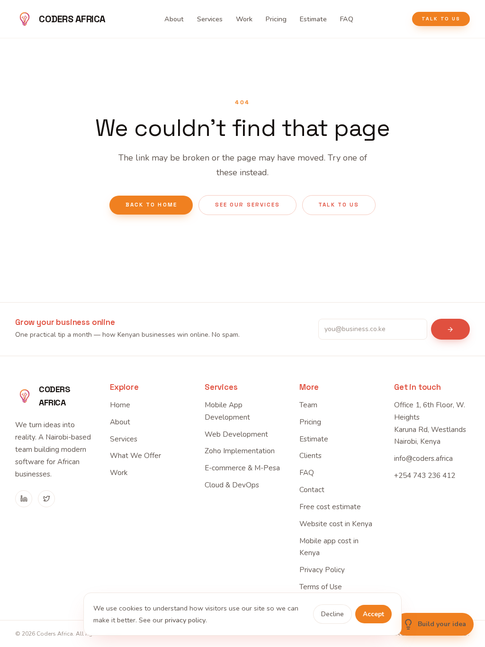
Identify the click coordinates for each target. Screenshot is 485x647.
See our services (247, 204)
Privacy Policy (322, 570)
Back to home (151, 204)
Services (210, 19)
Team (308, 405)
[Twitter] (46, 498)
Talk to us (441, 19)
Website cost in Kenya (335, 524)
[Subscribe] (450, 329)
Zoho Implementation (240, 451)
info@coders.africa (423, 458)
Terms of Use (320, 587)
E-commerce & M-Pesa (242, 468)
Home (120, 405)
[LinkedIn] (23, 498)
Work (244, 19)
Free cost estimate (330, 507)
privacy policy (185, 620)
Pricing (276, 19)
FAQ (346, 19)
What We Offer (135, 455)
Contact (311, 489)
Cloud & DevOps (232, 485)
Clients (310, 455)
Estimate (313, 19)
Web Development (236, 434)
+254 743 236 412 (424, 475)
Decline (332, 614)
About (174, 19)
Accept (373, 614)
